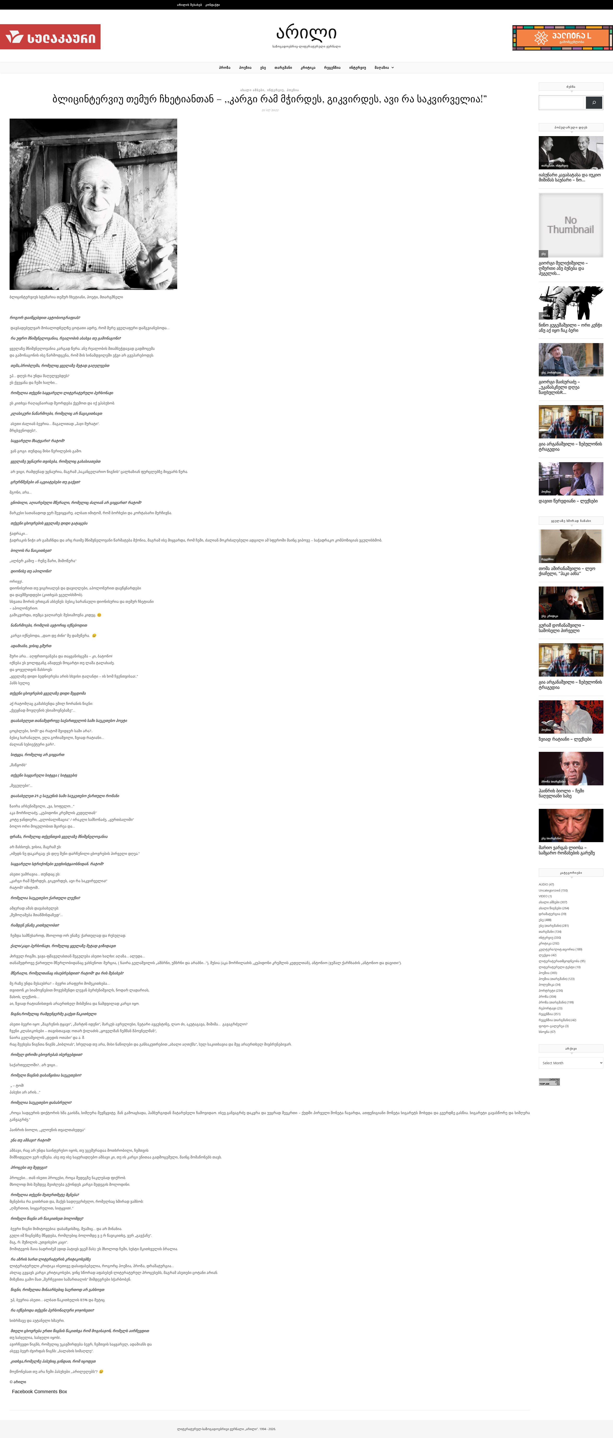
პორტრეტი (547, 990)
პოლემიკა (547, 984)
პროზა (225, 67)
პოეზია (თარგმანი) (553, 979)
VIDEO (543, 896)
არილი (306, 31)
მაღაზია (382, 67)
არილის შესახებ (189, 4)
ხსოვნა (544, 1032)
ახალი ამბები (252, 90)
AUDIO (543, 884)
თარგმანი (283, 67)
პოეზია (245, 67)
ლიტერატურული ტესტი (557, 967)
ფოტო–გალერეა (551, 1026)
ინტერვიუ (357, 67)
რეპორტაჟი (547, 1008)
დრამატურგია (549, 914)
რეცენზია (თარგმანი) (554, 1020)
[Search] (594, 103)
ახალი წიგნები (550, 908)
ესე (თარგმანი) (550, 925)
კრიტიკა (308, 67)
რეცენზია (332, 67)
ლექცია (545, 955)
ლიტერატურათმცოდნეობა (559, 961)
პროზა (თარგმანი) (552, 1002)
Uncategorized (549, 890)
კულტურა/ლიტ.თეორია (557, 949)
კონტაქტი (212, 4)
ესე (263, 67)
